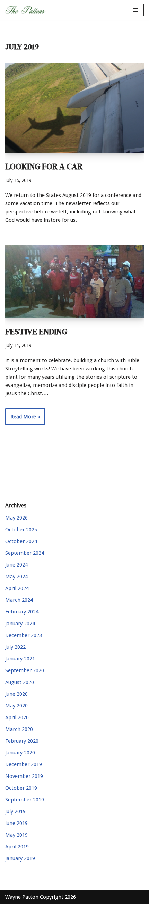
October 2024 (21, 541)
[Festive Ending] (74, 281)
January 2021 (20, 659)
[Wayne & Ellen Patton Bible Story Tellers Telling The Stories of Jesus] (26, 10)
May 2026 (16, 518)
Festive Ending (36, 331)
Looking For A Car (43, 166)
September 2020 (24, 670)
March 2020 (19, 729)
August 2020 (19, 682)
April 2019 (17, 847)
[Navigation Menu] (136, 10)
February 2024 (21, 612)
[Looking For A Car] (74, 108)
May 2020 (16, 706)
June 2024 (16, 565)
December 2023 (23, 635)
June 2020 (16, 694)
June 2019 (16, 823)
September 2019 (24, 800)
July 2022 (15, 647)
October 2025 (21, 529)
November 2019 (24, 776)
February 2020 (21, 741)
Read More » (22, 419)
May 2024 (16, 576)
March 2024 (19, 600)
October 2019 (21, 788)
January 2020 (20, 753)
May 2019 (16, 835)
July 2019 (15, 811)
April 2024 (17, 588)
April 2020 (17, 717)
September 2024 (24, 553)
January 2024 (20, 623)
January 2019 (20, 858)
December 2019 (23, 764)
